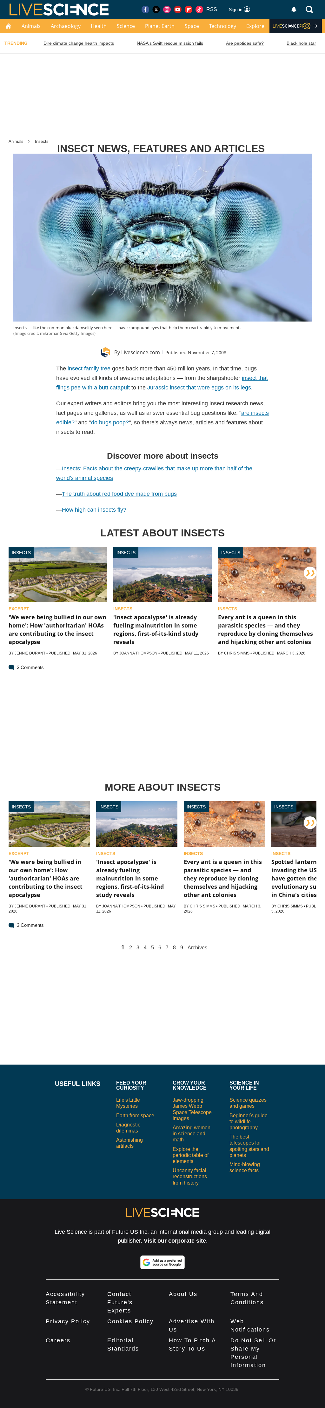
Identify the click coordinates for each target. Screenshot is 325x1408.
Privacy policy (68, 1321)
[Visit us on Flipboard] (188, 9)
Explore (255, 26)
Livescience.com (140, 352)
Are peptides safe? (245, 43)
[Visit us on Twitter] (156, 9)
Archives (197, 947)
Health (99, 26)
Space (192, 26)
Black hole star (301, 43)
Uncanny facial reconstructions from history (190, 1176)
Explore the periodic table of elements (191, 1155)
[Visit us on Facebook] (145, 9)
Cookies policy (130, 1321)
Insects (42, 141)
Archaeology (66, 26)
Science (126, 26)
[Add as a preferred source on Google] (162, 1262)
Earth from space (135, 1115)
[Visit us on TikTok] (199, 9)
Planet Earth (160, 26)
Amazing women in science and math (191, 1133)
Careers (58, 1340)
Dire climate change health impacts (78, 43)
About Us (183, 1294)
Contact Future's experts (120, 1302)
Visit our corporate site (175, 1241)
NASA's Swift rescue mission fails (170, 43)
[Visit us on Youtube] (178, 9)
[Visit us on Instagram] (167, 9)
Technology (222, 26)
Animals (31, 26)
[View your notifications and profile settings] (294, 9)
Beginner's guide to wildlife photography (248, 1121)
